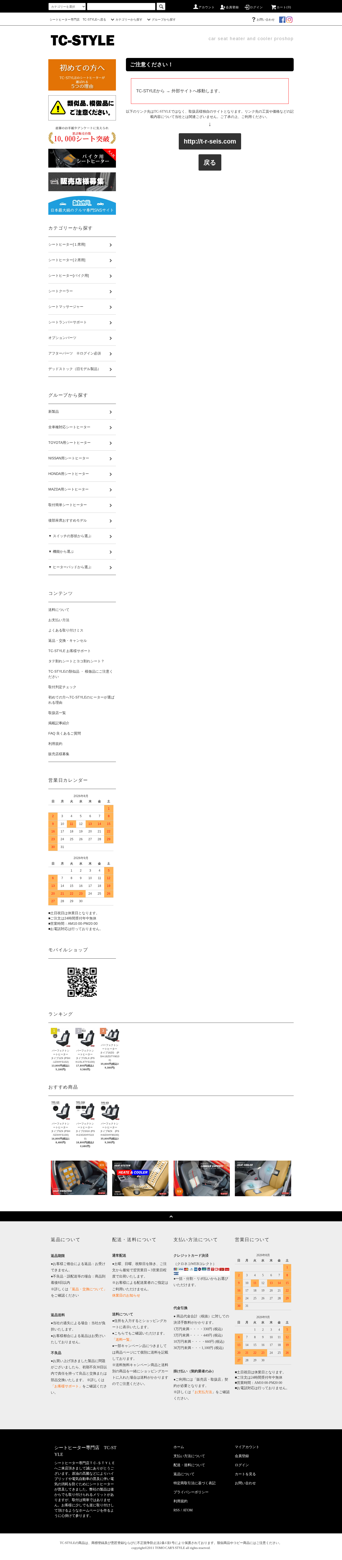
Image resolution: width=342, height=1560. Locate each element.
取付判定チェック (62, 687)
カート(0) (284, 7)
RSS (177, 1510)
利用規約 (55, 744)
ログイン (256, 7)
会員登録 (232, 7)
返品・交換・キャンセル (67, 641)
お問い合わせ (266, 19)
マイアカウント (247, 1447)
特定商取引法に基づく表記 (195, 1483)
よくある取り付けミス (65, 630)
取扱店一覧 (57, 713)
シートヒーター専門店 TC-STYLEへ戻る (78, 19)
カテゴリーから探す (128, 19)
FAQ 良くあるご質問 (64, 733)
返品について (184, 1474)
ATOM (188, 1510)
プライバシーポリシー (191, 1492)
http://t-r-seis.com (210, 141)
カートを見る (245, 1474)
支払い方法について (189, 1456)
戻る (210, 162)
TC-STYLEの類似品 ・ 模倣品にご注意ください (80, 674)
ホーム (179, 1447)
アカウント (207, 7)
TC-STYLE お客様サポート (69, 651)
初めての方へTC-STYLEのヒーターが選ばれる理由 (81, 699)
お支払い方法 (58, 620)
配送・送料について (189, 1465)
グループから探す (164, 19)
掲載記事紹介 (58, 723)
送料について (58, 610)
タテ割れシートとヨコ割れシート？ (76, 661)
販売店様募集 (58, 754)
